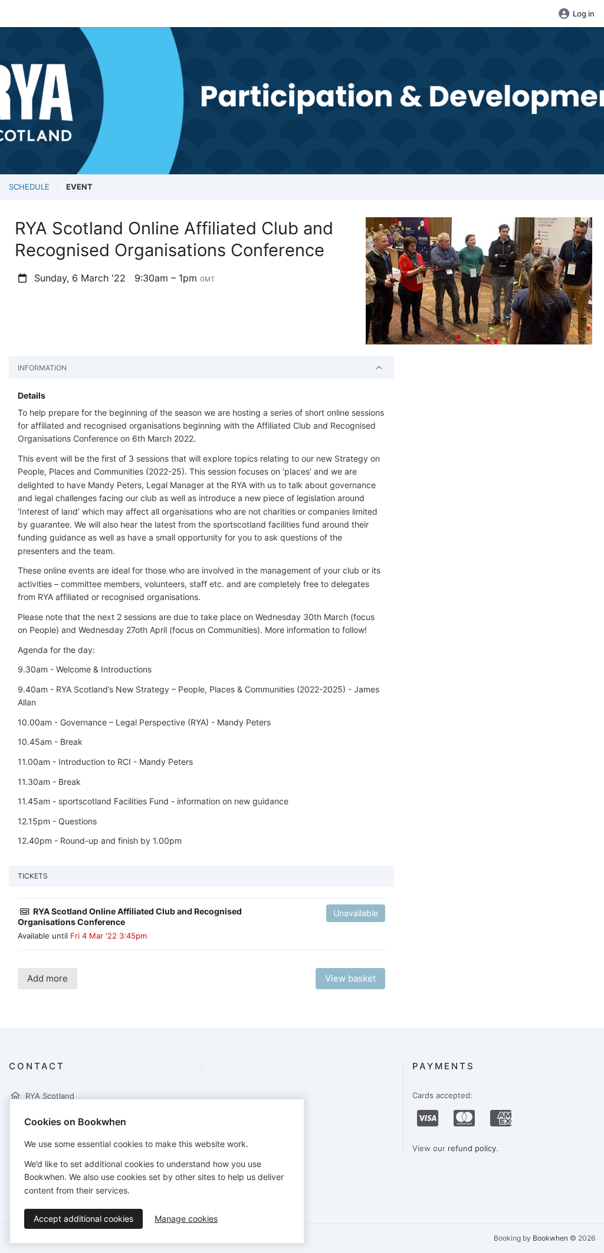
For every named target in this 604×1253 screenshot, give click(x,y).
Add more (47, 978)
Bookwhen (550, 1238)
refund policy (472, 1148)
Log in (584, 13)
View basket (350, 978)
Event (79, 186)
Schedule (29, 186)
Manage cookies (186, 1219)
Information (42, 367)
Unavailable (355, 913)
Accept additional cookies (83, 1219)
